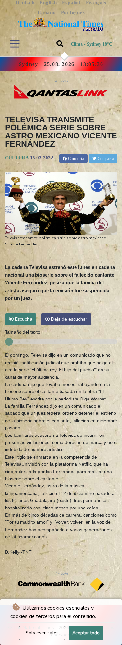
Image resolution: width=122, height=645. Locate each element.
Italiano (46, 12)
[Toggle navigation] (14, 44)
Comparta (75, 158)
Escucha (23, 319)
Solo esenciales (42, 633)
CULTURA (17, 157)
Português (73, 12)
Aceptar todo (86, 633)
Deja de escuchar (68, 319)
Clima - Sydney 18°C (91, 44)
